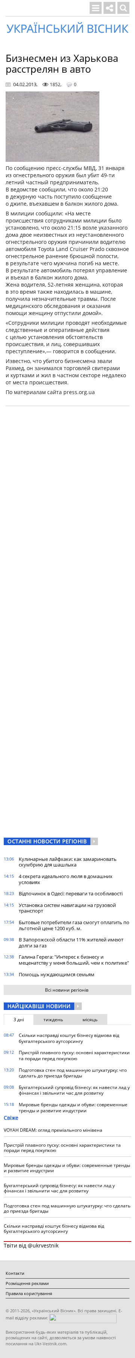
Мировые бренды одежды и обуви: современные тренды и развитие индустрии (73, 1107)
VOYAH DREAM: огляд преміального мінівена (53, 1130)
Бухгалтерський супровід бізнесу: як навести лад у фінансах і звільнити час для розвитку (74, 1090)
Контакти (15, 1273)
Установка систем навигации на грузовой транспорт (67, 908)
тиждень (53, 1019)
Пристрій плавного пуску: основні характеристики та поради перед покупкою (74, 1055)
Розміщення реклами (27, 1283)
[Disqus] (67, 507)
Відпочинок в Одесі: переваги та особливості (71, 893)
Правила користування (29, 1293)
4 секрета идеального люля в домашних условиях (65, 879)
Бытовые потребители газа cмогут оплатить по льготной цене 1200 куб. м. (74, 925)
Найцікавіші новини (39, 1006)
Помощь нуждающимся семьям (56, 974)
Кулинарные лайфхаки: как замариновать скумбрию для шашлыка (68, 862)
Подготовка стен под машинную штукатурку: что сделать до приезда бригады (73, 1073)
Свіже (11, 1117)
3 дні (19, 1019)
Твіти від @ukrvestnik (31, 1245)
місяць (90, 1019)
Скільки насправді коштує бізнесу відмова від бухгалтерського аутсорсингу (69, 1038)
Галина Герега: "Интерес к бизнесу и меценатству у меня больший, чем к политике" (74, 959)
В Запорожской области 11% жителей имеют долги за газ (71, 942)
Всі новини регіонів (66, 990)
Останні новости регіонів (47, 841)
